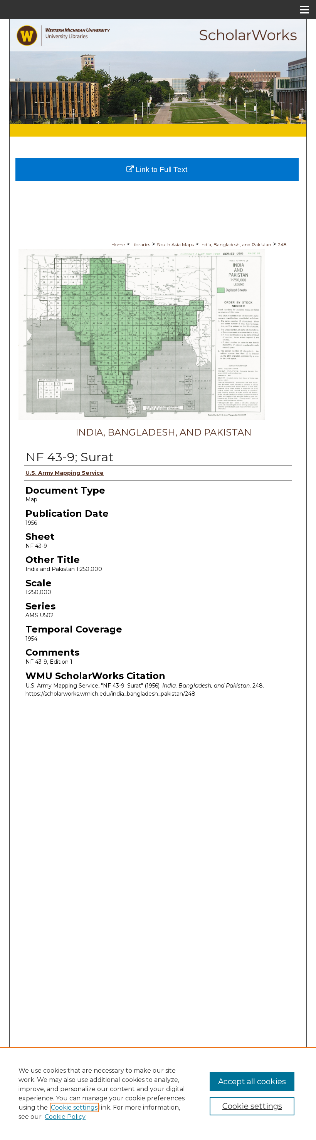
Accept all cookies (252, 1081)
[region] (158, 1093)
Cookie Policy (65, 1116)
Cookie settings (74, 1107)
